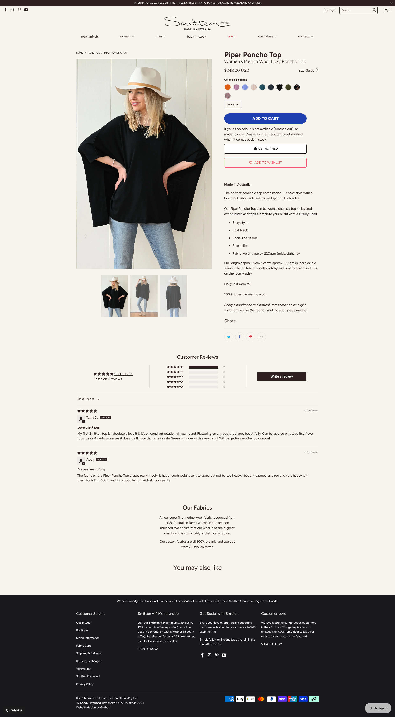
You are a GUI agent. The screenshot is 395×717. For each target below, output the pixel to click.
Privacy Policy (85, 684)
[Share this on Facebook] (239, 336)
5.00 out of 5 (123, 374)
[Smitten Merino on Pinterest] (19, 10)
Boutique (82, 630)
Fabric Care (83, 646)
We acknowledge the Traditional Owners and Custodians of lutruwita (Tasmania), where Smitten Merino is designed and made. (197, 601)
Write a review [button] (282, 376)
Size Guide (306, 70)
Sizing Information (88, 638)
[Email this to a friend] (261, 336)
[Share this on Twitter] (228, 336)
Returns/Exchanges (89, 661)
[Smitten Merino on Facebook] (5, 10)
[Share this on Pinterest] (250, 336)
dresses (236, 214)
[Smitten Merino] (197, 23)
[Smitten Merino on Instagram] (12, 10)
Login (331, 10)
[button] (127, 36)
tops (252, 214)
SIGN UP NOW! (148, 649)
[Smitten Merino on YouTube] (26, 10)
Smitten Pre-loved (88, 676)
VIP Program (84, 669)
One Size (233, 104)
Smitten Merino (96, 698)
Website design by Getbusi (93, 707)
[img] (87, 411)
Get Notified (268, 149)
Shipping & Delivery (88, 653)
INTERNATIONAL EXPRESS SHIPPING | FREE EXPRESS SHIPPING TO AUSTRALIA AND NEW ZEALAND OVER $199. (197, 2)
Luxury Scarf (308, 214)
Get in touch (84, 622)
